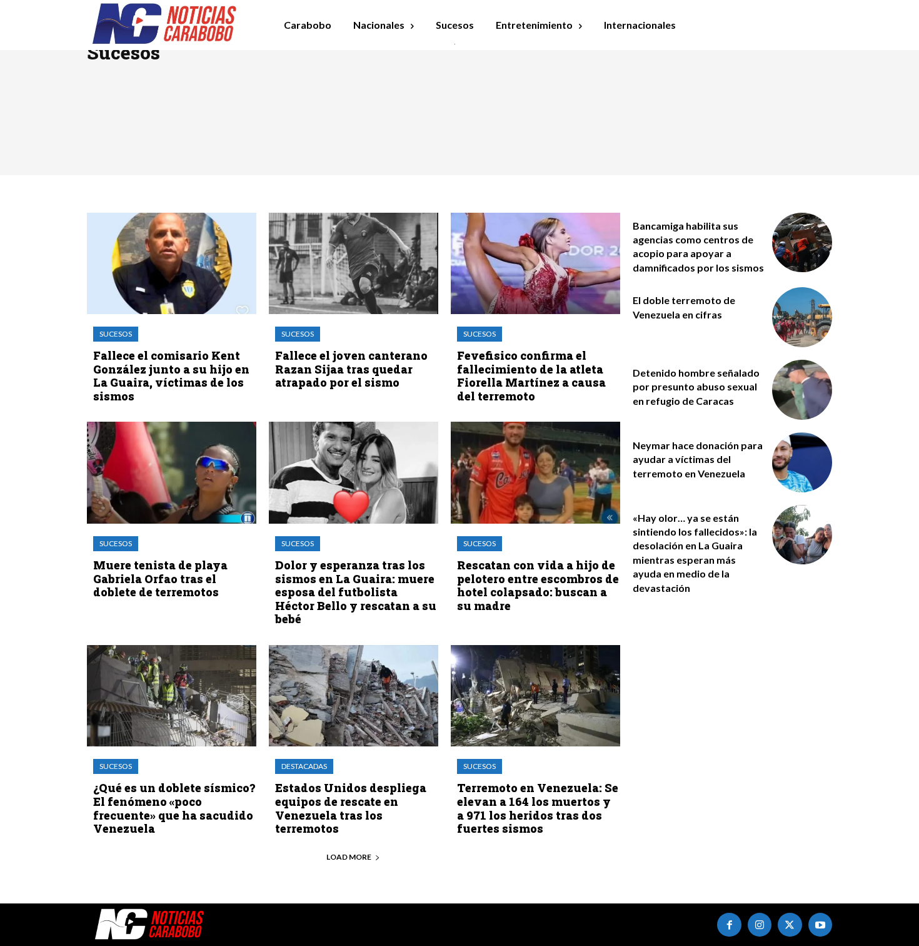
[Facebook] (729, 925)
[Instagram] (759, 925)
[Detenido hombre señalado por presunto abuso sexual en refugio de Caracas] (802, 390)
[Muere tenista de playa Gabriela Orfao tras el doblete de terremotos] (171, 473)
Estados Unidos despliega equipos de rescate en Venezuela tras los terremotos (350, 808)
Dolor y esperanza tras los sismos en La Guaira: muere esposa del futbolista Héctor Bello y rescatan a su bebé (355, 591)
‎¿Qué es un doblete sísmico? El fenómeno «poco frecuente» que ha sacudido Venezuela (174, 808)
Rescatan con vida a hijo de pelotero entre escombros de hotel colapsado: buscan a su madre (538, 585)
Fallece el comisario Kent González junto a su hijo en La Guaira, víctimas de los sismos (171, 376)
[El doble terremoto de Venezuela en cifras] (802, 317)
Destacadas (304, 766)
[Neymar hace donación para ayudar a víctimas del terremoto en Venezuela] (802, 462)
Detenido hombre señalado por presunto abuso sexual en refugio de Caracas (696, 387)
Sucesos (115, 333)
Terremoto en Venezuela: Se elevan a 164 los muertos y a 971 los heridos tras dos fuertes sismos (537, 808)
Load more (348, 857)
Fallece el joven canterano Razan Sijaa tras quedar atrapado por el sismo (351, 369)
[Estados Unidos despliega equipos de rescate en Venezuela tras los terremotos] (353, 696)
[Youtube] (820, 925)
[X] (789, 925)
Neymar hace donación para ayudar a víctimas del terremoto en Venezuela (698, 459)
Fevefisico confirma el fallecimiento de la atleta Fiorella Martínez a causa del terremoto (531, 376)
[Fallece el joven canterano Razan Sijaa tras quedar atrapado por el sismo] (353, 264)
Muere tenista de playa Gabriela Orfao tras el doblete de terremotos (160, 578)
